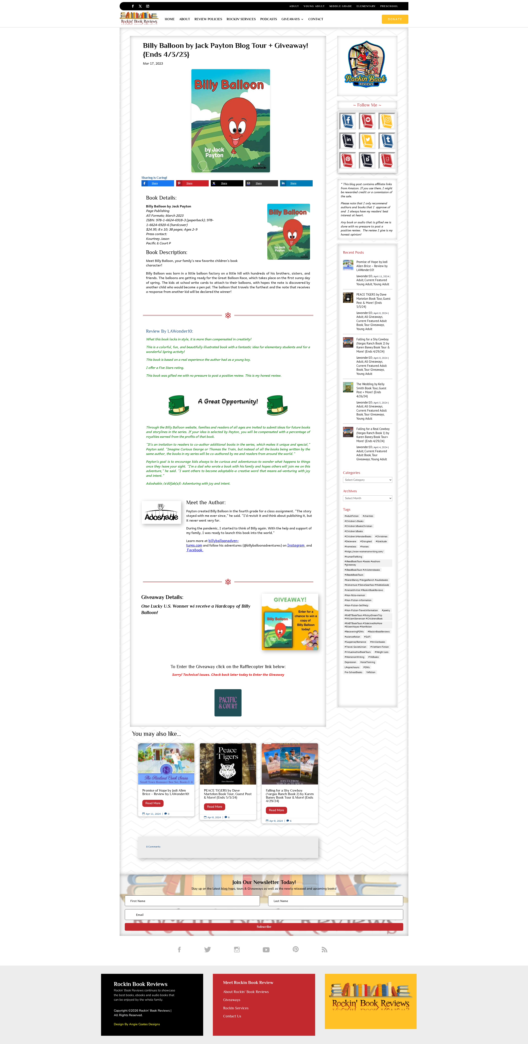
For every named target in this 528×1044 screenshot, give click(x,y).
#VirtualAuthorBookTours (358, 651)
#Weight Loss (381, 651)
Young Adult (314, 6)
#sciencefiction (352, 636)
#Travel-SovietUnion (355, 646)
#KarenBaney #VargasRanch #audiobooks (366, 579)
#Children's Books (354, 521)
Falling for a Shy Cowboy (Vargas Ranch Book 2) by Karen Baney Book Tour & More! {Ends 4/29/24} (290, 783)
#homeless (350, 546)
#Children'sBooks (354, 531)
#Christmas (381, 536)
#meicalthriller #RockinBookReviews (364, 590)
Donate (395, 19)
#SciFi (367, 636)
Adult (294, 6)
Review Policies (208, 19)
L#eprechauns (352, 667)
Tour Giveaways (374, 325)
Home (170, 19)
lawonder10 (364, 276)
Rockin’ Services (241, 19)
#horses (364, 546)
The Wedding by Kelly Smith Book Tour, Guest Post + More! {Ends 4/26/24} (371, 390)
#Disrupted (366, 541)
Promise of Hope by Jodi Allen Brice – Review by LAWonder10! (166, 780)
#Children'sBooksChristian (358, 526)
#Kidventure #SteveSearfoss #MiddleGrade (367, 584)
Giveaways (291, 19)
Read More (152, 803)
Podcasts (268, 19)
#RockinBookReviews (379, 631)
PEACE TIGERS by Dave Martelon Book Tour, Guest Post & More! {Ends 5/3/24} (228, 781)
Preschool (389, 6)
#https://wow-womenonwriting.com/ (364, 551)
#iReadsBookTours (354, 574)
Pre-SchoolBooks (353, 672)
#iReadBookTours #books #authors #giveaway (362, 563)
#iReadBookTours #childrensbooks (362, 569)
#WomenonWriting (354, 656)
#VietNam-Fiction (379, 646)
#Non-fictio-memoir (355, 595)
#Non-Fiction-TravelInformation (361, 610)
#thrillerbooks (377, 641)
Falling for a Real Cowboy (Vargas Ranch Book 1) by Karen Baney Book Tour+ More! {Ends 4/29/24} (372, 435)
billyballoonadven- (224, 540)
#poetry (386, 610)
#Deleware (350, 541)
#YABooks (373, 656)
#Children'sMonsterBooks (358, 536)
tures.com (194, 545)
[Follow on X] (140, 6)
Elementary (366, 6)
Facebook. (195, 550)
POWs (366, 667)
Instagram (296, 545)
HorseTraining (367, 662)
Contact (315, 19)
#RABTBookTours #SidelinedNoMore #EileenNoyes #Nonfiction (363, 625)
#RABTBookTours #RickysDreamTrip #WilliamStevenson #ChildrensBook (364, 617)
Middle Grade (340, 6)
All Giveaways (373, 317)
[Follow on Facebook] (133, 6)
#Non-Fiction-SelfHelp (356, 605)
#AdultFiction (352, 515)
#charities (368, 515)
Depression (350, 662)
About (184, 19)
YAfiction (370, 672)
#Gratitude (381, 541)
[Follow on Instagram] (148, 6)
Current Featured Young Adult (371, 282)
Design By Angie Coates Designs (137, 1024)
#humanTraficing (353, 556)
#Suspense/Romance (355, 641)
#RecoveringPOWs (354, 631)
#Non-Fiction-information (358, 600)
